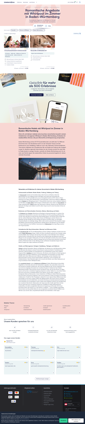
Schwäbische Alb (24, 231)
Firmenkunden (47, 395)
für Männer (26, 307)
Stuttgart (21, 248)
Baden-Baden (30, 202)
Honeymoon (6, 309)
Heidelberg (28, 253)
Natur (5, 307)
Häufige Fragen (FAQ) (49, 404)
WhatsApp (68, 393)
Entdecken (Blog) (47, 393)
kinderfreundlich (47, 309)
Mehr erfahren (50, 95)
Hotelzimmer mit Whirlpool (40, 263)
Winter (62, 199)
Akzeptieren (63, 420)
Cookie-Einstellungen (48, 399)
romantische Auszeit (25, 263)
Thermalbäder (61, 202)
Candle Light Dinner (47, 305)
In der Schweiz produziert (43, 119)
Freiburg (32, 204)
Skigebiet (24, 201)
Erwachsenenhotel (28, 309)
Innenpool (45, 307)
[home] (9, 2)
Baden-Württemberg (27, 233)
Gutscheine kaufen (48, 391)
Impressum (46, 402)
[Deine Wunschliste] (77, 2)
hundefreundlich (66, 305)
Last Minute (32, 2)
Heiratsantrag (27, 305)
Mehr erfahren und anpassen (76, 420)
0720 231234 (69, 396)
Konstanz (30, 213)
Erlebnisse (19, 2)
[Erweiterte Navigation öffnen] (37, 2)
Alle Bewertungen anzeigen (42, 378)
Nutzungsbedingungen (49, 400)
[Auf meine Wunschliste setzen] (27, 37)
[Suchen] (80, 2)
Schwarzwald (23, 195)
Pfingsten (6, 305)
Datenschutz (46, 397)
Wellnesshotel (48, 224)
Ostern (64, 307)
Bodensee (22, 213)
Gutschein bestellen (36, 95)
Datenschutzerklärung (24, 418)
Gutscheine (25, 2)
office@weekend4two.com (72, 391)
